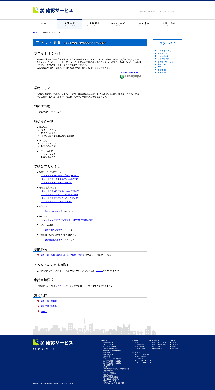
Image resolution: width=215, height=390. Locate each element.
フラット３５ (108, 344)
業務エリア (163, 53)
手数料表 (162, 64)
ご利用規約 (139, 358)
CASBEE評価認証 (109, 373)
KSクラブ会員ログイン (167, 11)
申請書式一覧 (140, 344)
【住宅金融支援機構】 (54, 211)
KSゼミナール (157, 348)
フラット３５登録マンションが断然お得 (59, 198)
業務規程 (162, 72)
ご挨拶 (174, 342)
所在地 (174, 346)
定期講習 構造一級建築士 (112, 361)
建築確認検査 (108, 342)
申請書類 (162, 69)
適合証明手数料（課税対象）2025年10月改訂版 (63, 255)
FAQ (160, 67)
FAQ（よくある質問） (143, 354)
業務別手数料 (140, 346)
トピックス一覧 (140, 348)
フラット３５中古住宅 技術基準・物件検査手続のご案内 (67, 220)
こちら (99, 270)
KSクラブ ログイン (159, 342)
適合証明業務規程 (49, 301)
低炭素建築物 (108, 371)
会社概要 (142, 11)
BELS (105, 367)
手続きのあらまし (166, 61)
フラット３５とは (166, 50)
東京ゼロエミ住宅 (109, 381)
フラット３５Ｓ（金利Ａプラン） (56, 182)
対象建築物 (163, 56)
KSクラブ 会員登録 (159, 344)
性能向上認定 (108, 375)
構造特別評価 (108, 355)
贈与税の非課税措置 (110, 377)
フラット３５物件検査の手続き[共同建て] (60, 191)
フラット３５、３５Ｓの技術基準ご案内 (59, 179)
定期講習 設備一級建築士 (112, 363)
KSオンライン (157, 346)
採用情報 (151, 11)
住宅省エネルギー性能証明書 (113, 383)
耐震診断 (106, 352)
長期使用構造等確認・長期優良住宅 (116, 369)
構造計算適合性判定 (110, 348)
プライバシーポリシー (143, 362)
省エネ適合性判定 (109, 346)
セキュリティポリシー (143, 360)
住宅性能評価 (108, 365)
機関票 (44, 311)
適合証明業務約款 (49, 306)
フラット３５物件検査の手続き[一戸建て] (60, 175)
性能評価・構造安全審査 (112, 350)
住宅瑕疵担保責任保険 (111, 379)
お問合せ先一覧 (44, 348)
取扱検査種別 (164, 59)
